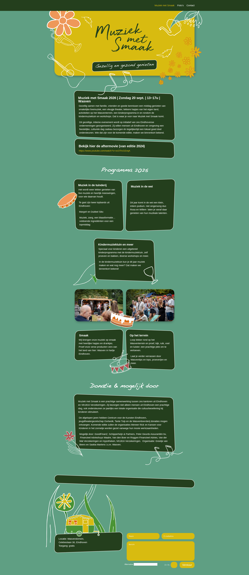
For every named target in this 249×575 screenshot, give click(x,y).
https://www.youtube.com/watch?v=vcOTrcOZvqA (104, 150)
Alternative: (129, 564)
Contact (190, 6)
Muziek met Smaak (164, 6)
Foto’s (180, 6)
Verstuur (187, 564)
